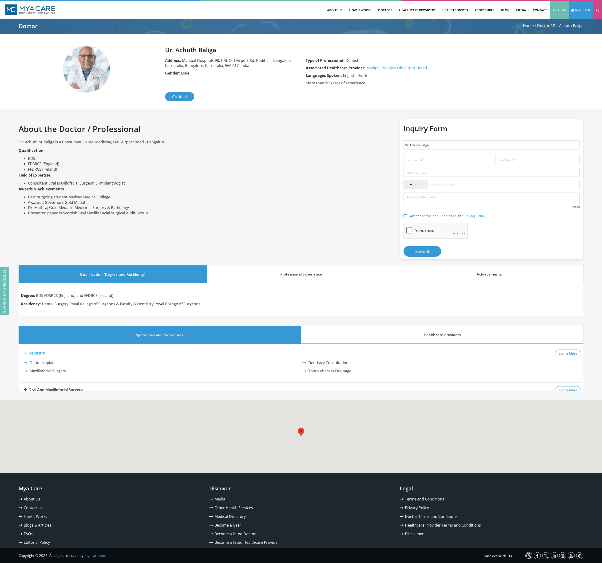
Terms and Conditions (439, 216)
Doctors (385, 10)
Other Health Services (233, 507)
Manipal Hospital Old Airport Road (396, 68)
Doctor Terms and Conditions (431, 516)
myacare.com (95, 555)
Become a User (227, 525)
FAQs (28, 533)
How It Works (360, 10)
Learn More (570, 353)
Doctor (543, 25)
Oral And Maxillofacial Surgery (55, 389)
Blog (505, 10)
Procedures (484, 10)
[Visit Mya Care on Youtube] (571, 555)
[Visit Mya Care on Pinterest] (579, 555)
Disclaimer (414, 533)
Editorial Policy (37, 542)
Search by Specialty (4, 291)
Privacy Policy (474, 216)
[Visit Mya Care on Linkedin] (554, 555)
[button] (597, 10)
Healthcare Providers (417, 10)
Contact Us (33, 507)
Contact (540, 10)
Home (528, 25)
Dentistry (36, 353)
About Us (334, 10)
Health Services (455, 10)
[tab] (113, 274)
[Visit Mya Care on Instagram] (562, 555)
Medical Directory (230, 516)
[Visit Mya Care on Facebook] (537, 555)
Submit (422, 251)
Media (521, 10)
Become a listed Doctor (235, 533)
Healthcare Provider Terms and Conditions (443, 525)
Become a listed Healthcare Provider (246, 542)
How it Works (35, 516)
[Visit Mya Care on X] (545, 555)
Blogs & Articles (37, 525)
